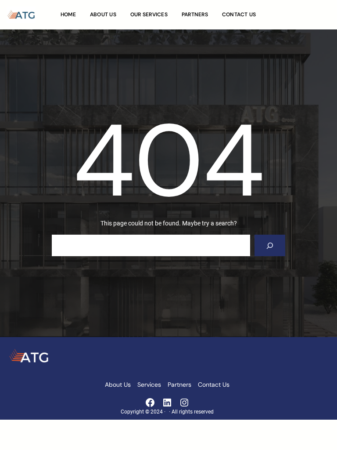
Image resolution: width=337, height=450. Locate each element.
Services (149, 384)
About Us (118, 384)
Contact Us (213, 384)
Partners (179, 384)
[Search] (270, 245)
